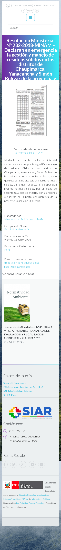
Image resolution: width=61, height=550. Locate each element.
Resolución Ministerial (16, 229)
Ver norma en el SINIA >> (29, 152)
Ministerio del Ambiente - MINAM (24, 219)
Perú (7, 249)
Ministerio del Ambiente (17, 391)
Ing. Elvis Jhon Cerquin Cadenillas (30, 503)
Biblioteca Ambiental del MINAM (23, 387)
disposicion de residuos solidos (21, 262)
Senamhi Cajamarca (14, 382)
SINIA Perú (9, 395)
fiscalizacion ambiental (17, 266)
